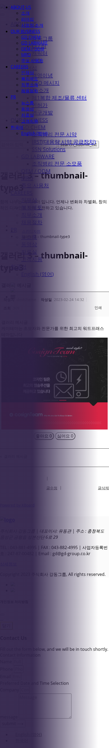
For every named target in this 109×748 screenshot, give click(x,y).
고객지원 (29, 121)
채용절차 (29, 91)
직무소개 (29, 85)
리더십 (27, 19)
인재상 (27, 72)
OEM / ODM (32, 49)
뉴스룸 (27, 103)
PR (13, 97)
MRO (26, 55)
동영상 (27, 109)
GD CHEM (30, 37)
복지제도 (29, 79)
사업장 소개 (32, 25)
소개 (25, 13)
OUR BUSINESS (25, 31)
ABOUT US (21, 7)
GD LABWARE (34, 43)
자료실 (27, 115)
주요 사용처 (32, 60)
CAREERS (19, 67)
